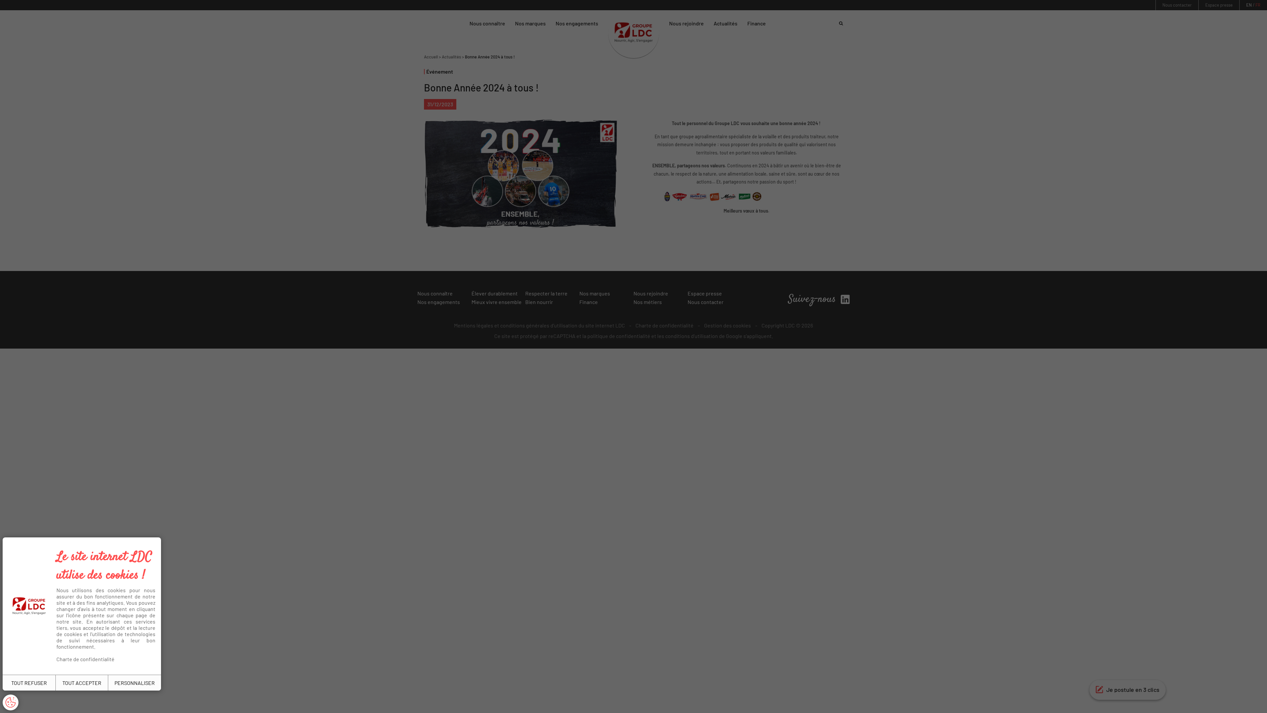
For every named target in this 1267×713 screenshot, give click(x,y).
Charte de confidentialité (85, 659)
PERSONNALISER (134, 683)
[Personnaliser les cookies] (10, 702)
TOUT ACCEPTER (81, 683)
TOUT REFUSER (29, 683)
